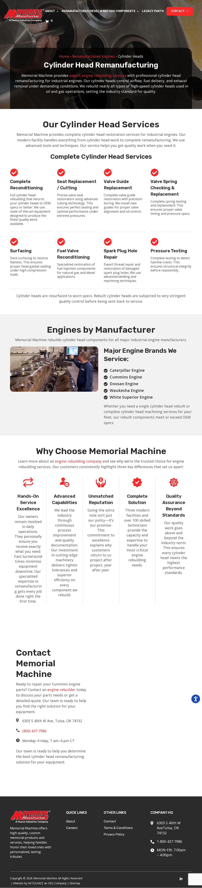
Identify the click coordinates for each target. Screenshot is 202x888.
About (50, 11)
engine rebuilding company (78, 461)
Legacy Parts (153, 11)
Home (64, 56)
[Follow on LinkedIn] (181, 879)
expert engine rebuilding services (97, 75)
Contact (178, 11)
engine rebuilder (61, 689)
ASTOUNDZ (35, 883)
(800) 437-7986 (34, 730)
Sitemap (75, 883)
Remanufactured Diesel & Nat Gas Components (98, 11)
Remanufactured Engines (93, 56)
